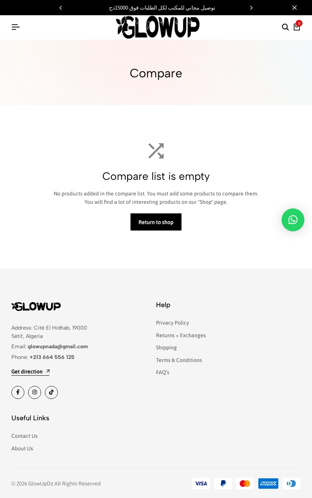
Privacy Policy (172, 323)
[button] (251, 7)
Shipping (166, 347)
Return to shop (156, 222)
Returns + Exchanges (181, 335)
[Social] (17, 392)
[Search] (285, 27)
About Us (22, 448)
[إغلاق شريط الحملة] (298, 7)
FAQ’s (162, 372)
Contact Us (24, 436)
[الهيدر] (15, 27)
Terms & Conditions (179, 360)
